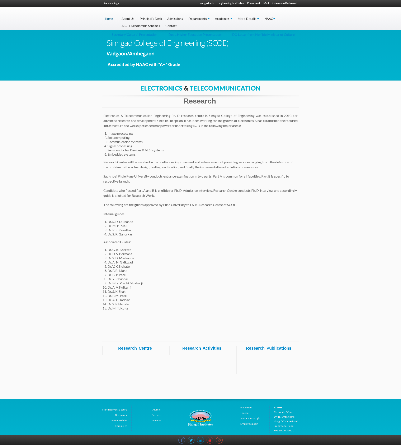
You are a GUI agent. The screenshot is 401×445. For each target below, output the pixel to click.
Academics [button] (222, 18)
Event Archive (119, 420)
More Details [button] (247, 18)
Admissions (175, 18)
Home (109, 18)
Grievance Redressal (284, 3)
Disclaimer (121, 415)
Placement (253, 3)
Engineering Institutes (231, 3)
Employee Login (249, 423)
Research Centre (135, 348)
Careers (245, 412)
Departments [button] (197, 18)
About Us (128, 18)
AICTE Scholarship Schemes (141, 26)
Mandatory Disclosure (114, 409)
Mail (266, 3)
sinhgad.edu (206, 3)
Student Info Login (250, 418)
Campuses (121, 425)
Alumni (156, 409)
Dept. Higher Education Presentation (187, 34)
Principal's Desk (151, 18)
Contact (171, 26)
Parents (156, 415)
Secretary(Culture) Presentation (127, 34)
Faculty (156, 420)
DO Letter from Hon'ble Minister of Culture (256, 34)
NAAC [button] (268, 18)
